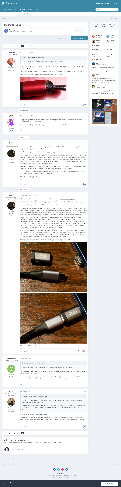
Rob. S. (11, 143)
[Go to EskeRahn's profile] (11, 62)
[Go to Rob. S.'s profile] (11, 153)
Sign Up (114, 3)
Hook (48, 152)
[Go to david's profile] (107, 36)
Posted (26, 53)
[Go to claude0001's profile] (11, 369)
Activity (30, 9)
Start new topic (63, 38)
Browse (22, 9)
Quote (25, 105)
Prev (8, 46)
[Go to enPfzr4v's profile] (93, 86)
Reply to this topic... (19, 449)
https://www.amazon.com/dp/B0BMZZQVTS (66, 219)
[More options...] (85, 53)
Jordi (11, 116)
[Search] (117, 9)
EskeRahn (11, 53)
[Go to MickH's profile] (107, 41)
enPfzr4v (99, 86)
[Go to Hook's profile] (11, 402)
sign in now (42, 442)
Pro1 (16, 9)
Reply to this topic (79, 38)
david (39, 57)
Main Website (7, 9)
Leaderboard (24, 14)
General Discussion (26, 32)
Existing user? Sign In (101, 3)
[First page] (5, 46)
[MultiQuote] (21, 105)
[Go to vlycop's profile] (6, 31)
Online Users (13, 14)
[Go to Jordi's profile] (11, 123)
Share (70, 31)
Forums (5, 14)
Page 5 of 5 (29, 46)
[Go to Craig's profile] (93, 63)
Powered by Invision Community (60, 477)
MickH (112, 40)
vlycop (13, 30)
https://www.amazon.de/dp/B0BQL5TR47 (32, 221)
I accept (110, 484)
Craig (54, 152)
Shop (36, 9)
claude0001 (11, 358)
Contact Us (60, 473)
